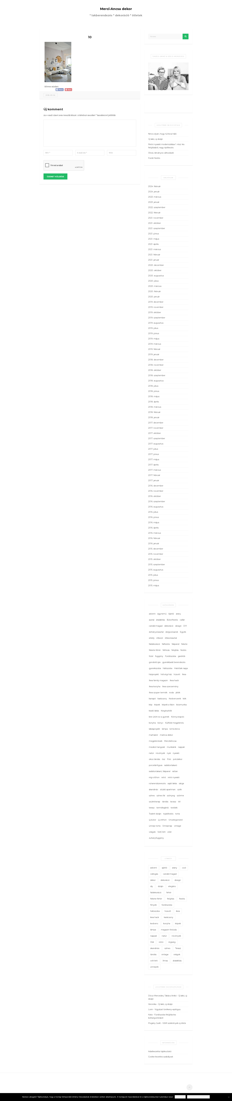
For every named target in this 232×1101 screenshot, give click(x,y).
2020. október (154, 270)
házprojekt (154, 674)
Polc (169, 759)
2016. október (154, 496)
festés (183, 650)
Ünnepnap (167, 826)
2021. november (155, 218)
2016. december (155, 486)
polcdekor (177, 759)
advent (152, 614)
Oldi (152, 942)
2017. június (153, 454)
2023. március (154, 197)
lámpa (165, 729)
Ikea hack (174, 680)
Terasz (178, 948)
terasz (152, 807)
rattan (175, 771)
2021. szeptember (156, 228)
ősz (163, 759)
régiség (171, 942)
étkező (159, 638)
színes (152, 795)
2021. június (153, 233)
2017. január (153, 480)
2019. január (153, 354)
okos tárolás (154, 759)
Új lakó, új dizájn (155, 139)
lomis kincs (175, 729)
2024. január (154, 191)
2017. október (154, 433)
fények (153, 905)
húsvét (177, 674)
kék (184, 698)
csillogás (154, 874)
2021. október (154, 223)
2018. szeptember (156, 375)
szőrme (180, 795)
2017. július (153, 449)
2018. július (153, 386)
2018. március (154, 407)
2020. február (154, 291)
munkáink (171, 747)
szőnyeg (171, 795)
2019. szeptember (156, 317)
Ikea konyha (154, 686)
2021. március (154, 249)
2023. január (153, 202)
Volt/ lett (161, 832)
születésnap (154, 801)
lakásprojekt (154, 729)
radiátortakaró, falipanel (159, 771)
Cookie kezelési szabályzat (160, 1056)
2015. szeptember (156, 564)
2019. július (153, 328)
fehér (168, 892)
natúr (151, 753)
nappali (181, 747)
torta (177, 814)
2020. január (154, 296)
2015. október (154, 559)
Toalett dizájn (155, 814)
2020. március (154, 286)
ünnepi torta (154, 826)
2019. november (155, 307)
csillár (182, 620)
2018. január (153, 417)
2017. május (153, 459)
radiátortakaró (170, 765)
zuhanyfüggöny (156, 838)
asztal (151, 620)
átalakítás (160, 620)
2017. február (154, 475)
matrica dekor (166, 735)
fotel (151, 656)
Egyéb (183, 632)
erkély (152, 638)
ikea (178, 911)
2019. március (154, 344)
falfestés (166, 644)
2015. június (153, 580)
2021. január (153, 260)
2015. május (153, 585)
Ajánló (171, 614)
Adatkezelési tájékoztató (159, 1051)
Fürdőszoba (170, 656)
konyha (152, 723)
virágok (152, 832)
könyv (160, 723)
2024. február (154, 186)
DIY (185, 626)
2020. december (156, 265)
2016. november (155, 491)
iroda (171, 692)
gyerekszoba (155, 668)
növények (160, 753)
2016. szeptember (156, 501)
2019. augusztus (155, 323)
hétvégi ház (166, 674)
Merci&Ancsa (170, 741)
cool (184, 868)
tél (179, 801)
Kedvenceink (175, 698)
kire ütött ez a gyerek (159, 717)
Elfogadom (180, 1097)
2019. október (154, 312)
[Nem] (228, 1097)
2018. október (154, 370)
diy (151, 886)
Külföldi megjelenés (174, 723)
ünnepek (154, 967)
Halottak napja (181, 668)
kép (150, 704)
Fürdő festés (154, 158)
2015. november (155, 554)
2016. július (153, 512)
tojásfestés (168, 814)
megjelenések (155, 741)
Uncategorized (175, 820)
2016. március (154, 533)
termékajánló (162, 807)
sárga (181, 783)
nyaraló (176, 753)
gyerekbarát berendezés (173, 662)
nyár (169, 753)
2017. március (154, 470)
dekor (153, 880)
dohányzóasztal (156, 632)
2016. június (153, 517)
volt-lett (154, 960)
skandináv (153, 789)
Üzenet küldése (55, 176)
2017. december (155, 422)
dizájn (160, 886)
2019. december (155, 302)
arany (178, 614)
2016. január (153, 543)
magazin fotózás (169, 929)
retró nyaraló (174, 777)
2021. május (153, 239)
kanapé (152, 698)
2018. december (156, 359)
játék (178, 692)
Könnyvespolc (177, 717)
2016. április (153, 528)
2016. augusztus (155, 507)
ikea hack (154, 917)
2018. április (153, 401)
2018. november (156, 365)
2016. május (153, 522)
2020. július (153, 281)
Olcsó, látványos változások (161, 153)
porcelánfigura (155, 765)
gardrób (181, 656)
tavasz (173, 801)
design (178, 626)
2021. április (153, 244)
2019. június (153, 333)
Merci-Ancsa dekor (116, 9)
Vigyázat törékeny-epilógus (167, 1009)
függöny (159, 656)
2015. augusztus (155, 570)
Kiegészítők (166, 711)
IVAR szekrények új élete (174, 1023)
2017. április (153, 465)
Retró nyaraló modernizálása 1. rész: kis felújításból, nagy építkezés (166, 146)
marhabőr (153, 735)
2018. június (153, 391)
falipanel (175, 644)
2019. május (153, 338)
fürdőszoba (167, 905)
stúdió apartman (167, 789)
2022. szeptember (156, 207)
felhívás (166, 650)
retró (163, 777)
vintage (177, 826)
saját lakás (172, 783)
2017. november (155, 428)
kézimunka (181, 704)
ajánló (164, 868)
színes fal (161, 795)
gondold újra (154, 662)
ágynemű (161, 614)
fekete (184, 644)
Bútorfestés (172, 620)
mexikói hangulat (157, 747)
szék (179, 789)
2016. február (154, 538)
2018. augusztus (156, 380)
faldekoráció (154, 644)
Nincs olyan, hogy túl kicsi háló (162, 134)
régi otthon (154, 777)
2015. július (153, 575)
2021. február (154, 254)
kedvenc (154, 923)
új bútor (152, 820)
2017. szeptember (156, 438)
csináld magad (155, 626)
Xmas (165, 960)
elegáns (172, 886)
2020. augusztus (156, 275)
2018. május (153, 396)
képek (157, 704)
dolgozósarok (171, 632)
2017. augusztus (155, 444)
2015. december (155, 549)
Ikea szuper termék (158, 692)
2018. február (154, 412)
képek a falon (168, 704)
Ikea (184, 674)
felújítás (175, 650)
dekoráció (168, 626)
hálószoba (167, 668)
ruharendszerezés (157, 783)
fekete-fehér (155, 650)
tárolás (165, 801)
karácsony (162, 698)
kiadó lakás (154, 711)
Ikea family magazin (158, 680)
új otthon (162, 820)
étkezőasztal (171, 638)
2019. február (154, 349)
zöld (169, 832)
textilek (174, 807)
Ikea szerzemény (170, 686)
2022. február (154, 212)
